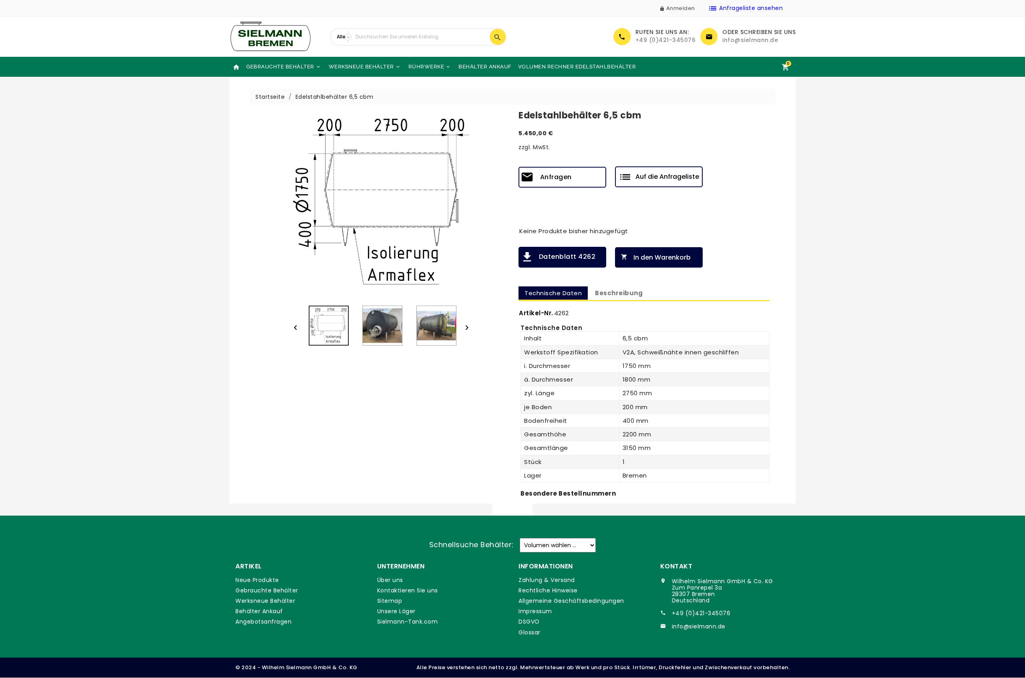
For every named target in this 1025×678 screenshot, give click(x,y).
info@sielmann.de (750, 40)
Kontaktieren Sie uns (407, 590)
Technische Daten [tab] (553, 293)
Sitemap (389, 601)
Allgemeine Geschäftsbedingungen (571, 601)
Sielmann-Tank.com (407, 622)
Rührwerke (429, 67)
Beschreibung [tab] (619, 293)
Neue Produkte (257, 580)
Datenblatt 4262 (567, 256)
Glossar (530, 632)
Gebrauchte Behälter (283, 67)
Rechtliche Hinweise (548, 590)
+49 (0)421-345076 (665, 40)
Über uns (390, 580)
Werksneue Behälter (365, 67)
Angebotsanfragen (263, 622)
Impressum (535, 611)
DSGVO (529, 622)
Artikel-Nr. (536, 313)
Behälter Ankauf (485, 67)
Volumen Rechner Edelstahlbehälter (577, 67)
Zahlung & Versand (547, 580)
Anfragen (556, 177)
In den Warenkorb (656, 257)
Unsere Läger (396, 611)
